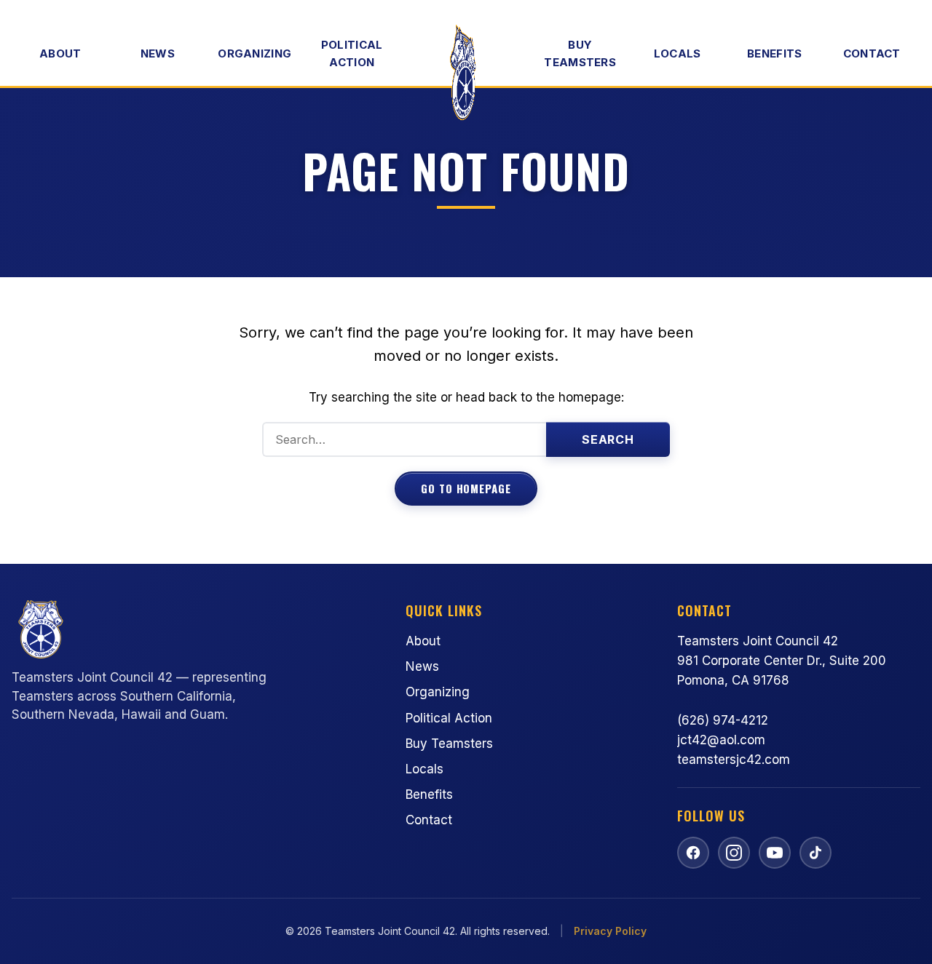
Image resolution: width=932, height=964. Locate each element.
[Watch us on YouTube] (775, 853)
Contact (872, 53)
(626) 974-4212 (722, 720)
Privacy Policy (610, 931)
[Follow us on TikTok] (815, 853)
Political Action (352, 53)
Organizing (254, 53)
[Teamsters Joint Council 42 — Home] (466, 76)
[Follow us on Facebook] (693, 853)
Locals (677, 53)
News (158, 53)
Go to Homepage (466, 488)
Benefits (774, 53)
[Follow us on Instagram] (734, 853)
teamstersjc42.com (733, 759)
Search (608, 439)
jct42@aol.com (721, 740)
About (60, 53)
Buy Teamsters (580, 53)
